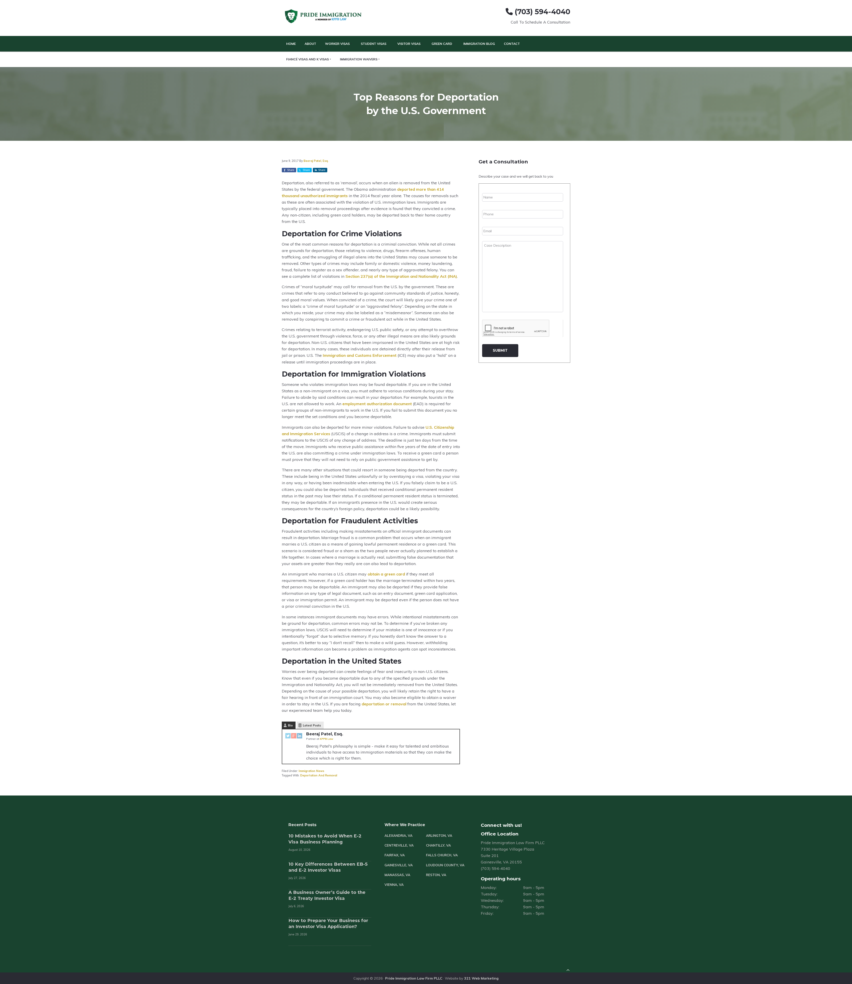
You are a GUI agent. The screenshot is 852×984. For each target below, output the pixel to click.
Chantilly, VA (438, 845)
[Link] (568, 970)
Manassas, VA (397, 875)
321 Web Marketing (481, 978)
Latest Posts (312, 725)
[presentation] (516, 328)
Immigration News (311, 771)
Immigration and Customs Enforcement (359, 355)
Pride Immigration (324, 16)
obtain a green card (386, 574)
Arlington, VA (439, 835)
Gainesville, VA (399, 865)
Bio (290, 725)
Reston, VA (436, 875)
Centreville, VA (399, 845)
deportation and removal (318, 775)
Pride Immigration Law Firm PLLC (413, 978)
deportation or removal (384, 703)
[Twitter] (288, 736)
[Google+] (293, 736)
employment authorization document (377, 403)
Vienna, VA (394, 885)
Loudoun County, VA (445, 865)
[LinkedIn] (299, 736)
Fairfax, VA (395, 855)
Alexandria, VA (398, 835)
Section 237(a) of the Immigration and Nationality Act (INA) (401, 276)
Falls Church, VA (442, 855)
